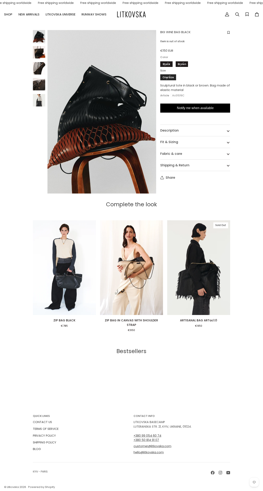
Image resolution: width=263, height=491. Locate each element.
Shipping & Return (174, 165)
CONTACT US (42, 422)
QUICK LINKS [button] (41, 416)
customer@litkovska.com (152, 446)
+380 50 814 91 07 (146, 440)
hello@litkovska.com (149, 452)
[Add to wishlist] (228, 32)
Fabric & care (171, 154)
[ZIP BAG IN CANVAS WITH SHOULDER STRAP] (131, 267)
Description (169, 130)
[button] (9, 14)
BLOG (37, 449)
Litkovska (13, 487)
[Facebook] (213, 473)
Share (170, 177)
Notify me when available (195, 108)
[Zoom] (101, 112)
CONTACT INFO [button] (144, 416)
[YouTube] (228, 473)
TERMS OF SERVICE (46, 429)
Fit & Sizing (169, 142)
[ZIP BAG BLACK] (64, 267)
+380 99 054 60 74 (147, 436)
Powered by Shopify (41, 487)
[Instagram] (220, 473)
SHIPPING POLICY (44, 442)
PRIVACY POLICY (44, 436)
